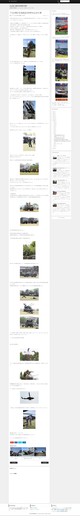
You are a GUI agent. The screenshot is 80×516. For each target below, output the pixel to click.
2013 (54, 120)
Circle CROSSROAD (18, 5)
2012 (54, 148)
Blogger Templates (48, 513)
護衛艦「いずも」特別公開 (61, 155)
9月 (54, 126)
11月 (55, 123)
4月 (54, 133)
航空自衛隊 (61, 509)
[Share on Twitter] (20, 442)
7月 (54, 129)
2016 (54, 116)
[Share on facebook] (16, 442)
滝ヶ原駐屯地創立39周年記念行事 (59, 138)
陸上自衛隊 (23, 15)
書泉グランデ (65, 105)
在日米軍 (69, 509)
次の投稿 (13, 462)
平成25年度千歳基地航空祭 (61, 191)
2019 (54, 111)
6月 (54, 130)
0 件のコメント (46, 15)
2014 (54, 119)
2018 (54, 113)
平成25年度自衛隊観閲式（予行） (62, 180)
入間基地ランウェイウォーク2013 (59, 136)
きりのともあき (34, 507)
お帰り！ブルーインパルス (58, 143)
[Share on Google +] (12, 442)
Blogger (63, 217)
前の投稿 (44, 462)
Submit (58, 2)
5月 (54, 132)
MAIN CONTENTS (14, 1)
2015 (54, 117)
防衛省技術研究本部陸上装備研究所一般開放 (61, 139)
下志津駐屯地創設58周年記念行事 (59, 135)
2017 (54, 114)
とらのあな (54, 105)
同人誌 (54, 511)
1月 (54, 146)
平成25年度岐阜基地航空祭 (61, 203)
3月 (54, 145)
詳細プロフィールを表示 (34, 509)
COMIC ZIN (59, 105)
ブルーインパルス (60, 508)
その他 (53, 508)
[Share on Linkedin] (24, 442)
